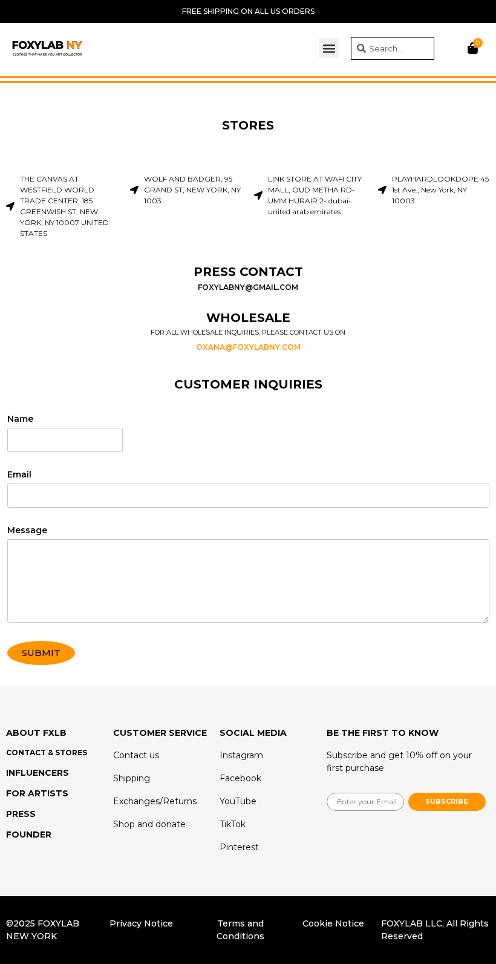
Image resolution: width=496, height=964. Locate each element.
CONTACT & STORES (46, 752)
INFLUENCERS (37, 772)
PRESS (21, 813)
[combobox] (392, 48)
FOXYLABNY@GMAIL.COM (248, 287)
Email (19, 475)
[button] (329, 48)
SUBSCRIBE (446, 801)
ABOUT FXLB (36, 732)
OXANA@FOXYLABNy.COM (248, 347)
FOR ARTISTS (37, 793)
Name (20, 419)
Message (27, 531)
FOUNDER (28, 834)
